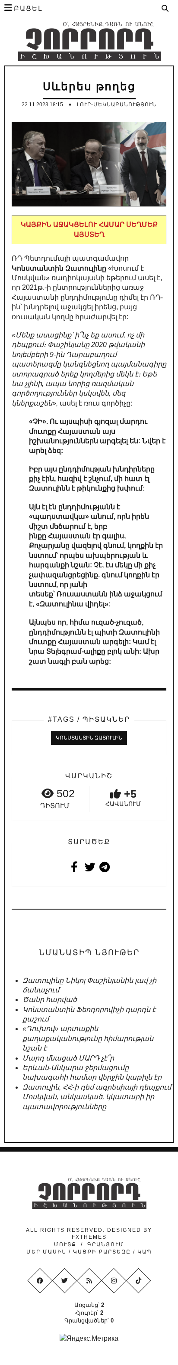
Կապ (143, 1252)
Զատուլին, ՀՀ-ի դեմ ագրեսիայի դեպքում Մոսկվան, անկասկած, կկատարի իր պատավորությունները (96, 1096)
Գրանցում (105, 1244)
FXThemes (89, 1237)
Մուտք (65, 1244)
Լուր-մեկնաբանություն (116, 104)
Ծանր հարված (49, 999)
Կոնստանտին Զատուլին (89, 738)
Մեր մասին (47, 1252)
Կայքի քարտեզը (102, 1252)
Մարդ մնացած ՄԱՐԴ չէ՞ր (68, 1058)
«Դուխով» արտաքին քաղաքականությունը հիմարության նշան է (87, 1038)
